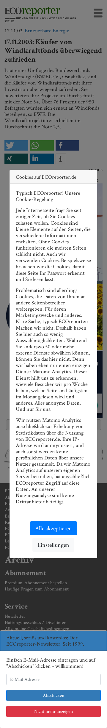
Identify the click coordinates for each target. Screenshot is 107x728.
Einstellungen (53, 545)
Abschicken (53, 695)
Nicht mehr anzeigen (53, 711)
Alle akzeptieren (53, 528)
